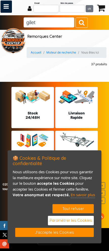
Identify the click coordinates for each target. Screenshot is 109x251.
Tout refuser (73, 208)
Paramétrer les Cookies (71, 220)
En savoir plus (83, 194)
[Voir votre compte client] (30, 8)
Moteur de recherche (61, 52)
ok (89, 8)
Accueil (36, 52)
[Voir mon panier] (101, 8)
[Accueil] (13, 40)
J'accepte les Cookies (54, 232)
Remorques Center (44, 36)
